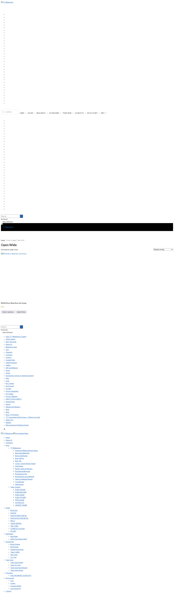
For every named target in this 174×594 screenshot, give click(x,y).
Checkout (9, 352)
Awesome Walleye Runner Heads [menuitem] (26, 451)
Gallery (8, 365)
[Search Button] (1, 213)
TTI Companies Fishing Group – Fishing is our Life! (23, 417)
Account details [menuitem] (15, 586)
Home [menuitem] (8, 437)
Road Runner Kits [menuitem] (21, 474)
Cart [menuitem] (11, 581)
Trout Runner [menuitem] (19, 482)
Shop (7, 409)
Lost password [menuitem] (15, 589)
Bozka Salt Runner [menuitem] (21, 456)
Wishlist (8, 422)
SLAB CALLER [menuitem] (19, 495)
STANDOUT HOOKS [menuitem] (17, 529)
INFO (103, 113)
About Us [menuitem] (9, 440)
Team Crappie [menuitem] (15, 487)
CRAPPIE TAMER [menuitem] (21, 505)
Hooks (8, 373)
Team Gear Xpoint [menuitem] (16, 570)
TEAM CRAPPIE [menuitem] (15, 523)
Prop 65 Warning (11, 396)
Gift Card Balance (12, 368)
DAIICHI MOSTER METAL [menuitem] (19, 518)
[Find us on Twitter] (3, 429)
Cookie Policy (10, 360)
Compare (9, 355)
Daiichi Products (11, 363)
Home (3, 240)
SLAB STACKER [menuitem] (20, 497)
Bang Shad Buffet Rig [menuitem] (22, 453)
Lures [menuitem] (7, 445)
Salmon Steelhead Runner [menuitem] (24, 479)
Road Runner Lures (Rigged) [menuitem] (24, 477)
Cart (7, 350)
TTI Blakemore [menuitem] (15, 448)
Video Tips (9, 420)
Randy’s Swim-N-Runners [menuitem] (23, 469)
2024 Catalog (10, 339)
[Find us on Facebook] (1, 429)
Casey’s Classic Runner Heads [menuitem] (25, 464)
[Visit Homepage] (7, 2)
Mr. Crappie (10, 383)
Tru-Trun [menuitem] (13, 557)
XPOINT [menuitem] (13, 531)
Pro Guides (9, 394)
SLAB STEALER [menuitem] (20, 490)
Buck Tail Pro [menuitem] (19, 458)
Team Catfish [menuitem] (15, 552)
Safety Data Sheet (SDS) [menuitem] (18, 539)
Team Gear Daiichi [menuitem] (16, 562)
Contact (8, 357)
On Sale (8, 389)
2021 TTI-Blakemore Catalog (16, 337)
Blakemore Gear (11, 347)
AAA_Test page (11, 342)
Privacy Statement (12, 391)
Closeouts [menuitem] (9, 573)
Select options (7, 312)
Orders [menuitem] (12, 583)
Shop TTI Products (12, 415)
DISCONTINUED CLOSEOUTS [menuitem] (20, 575)
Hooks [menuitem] (8, 508)
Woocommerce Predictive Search (17, 425)
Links (7, 378)
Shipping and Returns (13, 407)
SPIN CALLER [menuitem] (19, 500)
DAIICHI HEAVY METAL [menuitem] (18, 516)
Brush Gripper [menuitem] (15, 544)
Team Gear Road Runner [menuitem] (18, 568)
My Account (10, 386)
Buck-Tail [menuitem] (18, 461)
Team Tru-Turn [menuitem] (15, 565)
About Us (9, 344)
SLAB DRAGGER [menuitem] (20, 492)
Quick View (21, 312)
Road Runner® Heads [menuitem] (22, 471)
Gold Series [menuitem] (19, 466)
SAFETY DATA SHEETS (14, 399)
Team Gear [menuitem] (9, 560)
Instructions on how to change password (20, 376)
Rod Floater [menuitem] (14, 547)
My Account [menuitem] (10, 578)
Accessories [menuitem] (10, 542)
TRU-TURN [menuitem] (14, 526)
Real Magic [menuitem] (9, 534)
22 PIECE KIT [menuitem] (19, 503)
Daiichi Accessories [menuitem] (17, 549)
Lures (7, 381)
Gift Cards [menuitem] (14, 555)
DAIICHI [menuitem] (13, 513)
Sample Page (10, 402)
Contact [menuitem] (8, 591)
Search (8, 404)
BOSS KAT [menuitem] (14, 510)
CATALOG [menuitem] (9, 443)
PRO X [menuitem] (12, 521)
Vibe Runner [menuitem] (19, 484)
